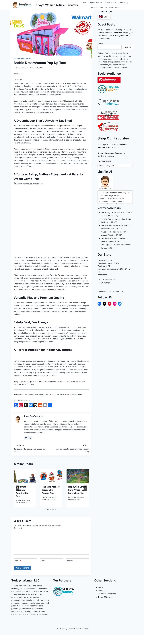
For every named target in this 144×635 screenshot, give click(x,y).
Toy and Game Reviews (22, 58)
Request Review (95, 2)
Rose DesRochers (22, 68)
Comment (18, 528)
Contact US (103, 590)
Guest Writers (115, 7)
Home (100, 587)
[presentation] (25, 476)
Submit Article (110, 2)
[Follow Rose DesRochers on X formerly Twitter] (30, 437)
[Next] (85, 488)
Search (100, 43)
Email (43, 561)
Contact (93, 7)
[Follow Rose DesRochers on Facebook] (26, 437)
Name (17, 561)
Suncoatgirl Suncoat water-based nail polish (30, 448)
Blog (84, 2)
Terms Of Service (105, 597)
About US (103, 7)
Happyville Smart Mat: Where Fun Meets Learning (77, 490)
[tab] (47, 509)
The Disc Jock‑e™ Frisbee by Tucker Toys (51, 490)
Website (70, 561)
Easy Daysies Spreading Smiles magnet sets (72, 448)
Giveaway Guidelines (107, 594)
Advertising (123, 2)
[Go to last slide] (17, 488)
